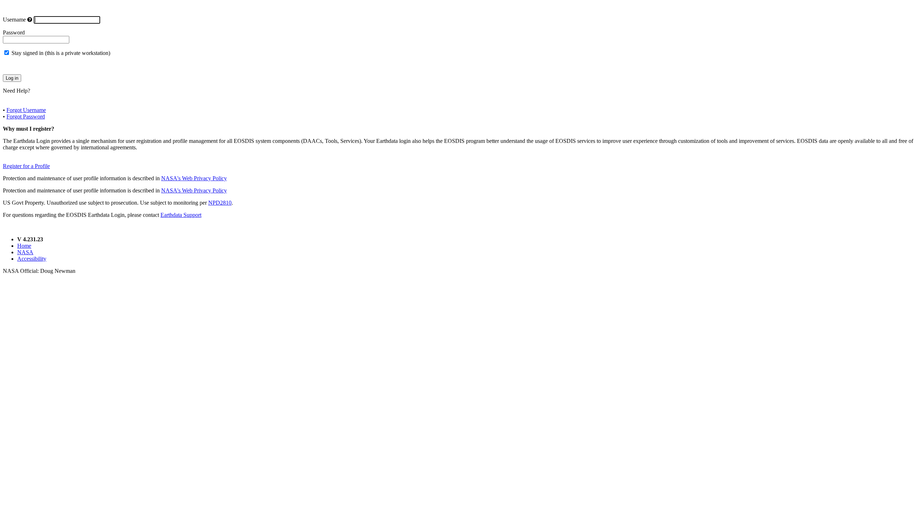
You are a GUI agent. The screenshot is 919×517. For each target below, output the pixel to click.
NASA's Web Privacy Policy (194, 178)
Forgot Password (25, 116)
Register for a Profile (26, 166)
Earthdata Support (180, 215)
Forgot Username (26, 110)
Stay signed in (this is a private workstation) (60, 53)
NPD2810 (220, 203)
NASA (25, 252)
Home (24, 246)
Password (14, 32)
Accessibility (31, 259)
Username (14, 20)
